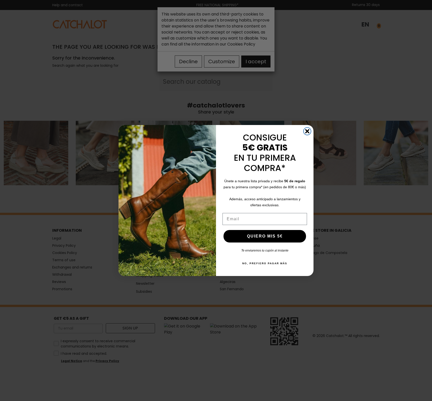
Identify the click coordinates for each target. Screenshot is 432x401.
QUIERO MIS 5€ (265, 236)
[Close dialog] (307, 131)
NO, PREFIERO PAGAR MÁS (264, 263)
